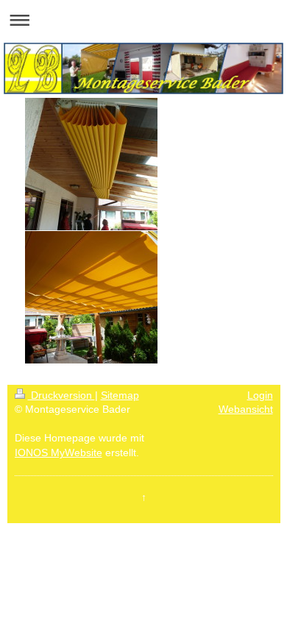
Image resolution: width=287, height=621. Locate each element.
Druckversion (61, 395)
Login (260, 395)
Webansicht (246, 409)
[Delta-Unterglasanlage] (91, 164)
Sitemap (120, 395)
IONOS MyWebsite (58, 452)
